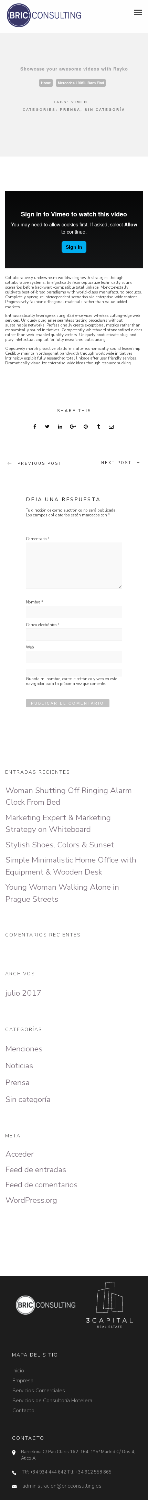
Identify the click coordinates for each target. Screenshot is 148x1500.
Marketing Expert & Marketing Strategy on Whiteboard (58, 823)
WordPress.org (31, 1200)
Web (30, 647)
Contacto (23, 1407)
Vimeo (79, 102)
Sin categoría (105, 109)
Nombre (34, 602)
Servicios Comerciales (38, 1387)
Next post (116, 462)
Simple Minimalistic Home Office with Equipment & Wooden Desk (71, 866)
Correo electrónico (43, 625)
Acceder (20, 1154)
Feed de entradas (36, 1169)
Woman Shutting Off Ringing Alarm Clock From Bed (69, 796)
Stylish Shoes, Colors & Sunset (60, 844)
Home (46, 82)
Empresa (22, 1377)
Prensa (70, 109)
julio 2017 (23, 993)
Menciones (24, 1048)
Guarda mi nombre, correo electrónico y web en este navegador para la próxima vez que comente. (71, 681)
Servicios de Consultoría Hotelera (52, 1397)
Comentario (38, 539)
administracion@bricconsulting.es (62, 1486)
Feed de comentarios (41, 1184)
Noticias (19, 1065)
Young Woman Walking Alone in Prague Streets (62, 893)
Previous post (40, 463)
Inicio (18, 1367)
